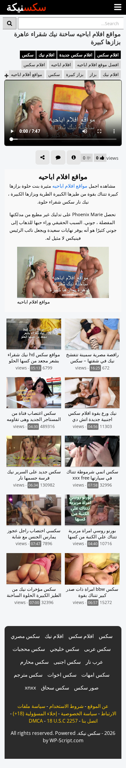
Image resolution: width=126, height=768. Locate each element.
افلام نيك (46, 55)
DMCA (36, 720)
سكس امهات (95, 674)
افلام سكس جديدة (75, 55)
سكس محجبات (29, 648)
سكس (28, 55)
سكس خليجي (64, 648)
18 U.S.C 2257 (62, 720)
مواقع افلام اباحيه (69, 185)
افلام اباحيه (61, 64)
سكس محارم (34, 661)
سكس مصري (25, 636)
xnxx (30, 687)
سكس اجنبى (67, 661)
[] (10, 23)
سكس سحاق (55, 687)
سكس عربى (97, 648)
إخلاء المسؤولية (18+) (35, 713)
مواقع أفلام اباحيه (26, 74)
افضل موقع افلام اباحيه (98, 64)
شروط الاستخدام (66, 706)
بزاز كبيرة (74, 74)
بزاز (93, 74)
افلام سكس (108, 55)
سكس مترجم (28, 674)
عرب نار (94, 661)
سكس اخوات (61, 674)
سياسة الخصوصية (79, 713)
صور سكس (86, 687)
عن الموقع (98, 706)
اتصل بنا (90, 720)
